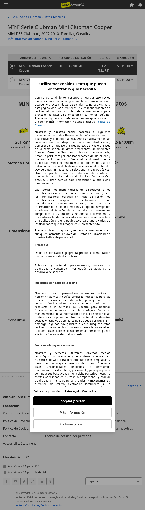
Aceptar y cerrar (73, 401)
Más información (72, 412)
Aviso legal (72, 391)
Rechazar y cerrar (72, 424)
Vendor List (89, 391)
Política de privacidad (47, 391)
